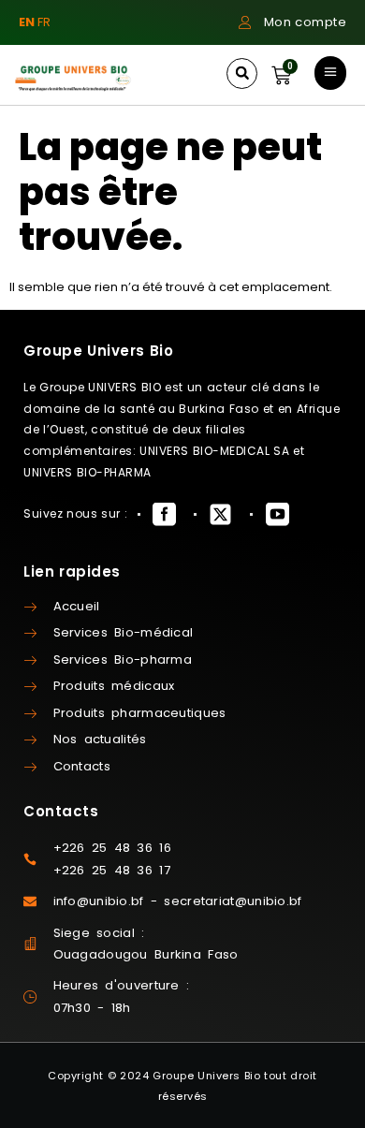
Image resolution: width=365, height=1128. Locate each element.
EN (27, 22)
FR (44, 22)
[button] (241, 73)
